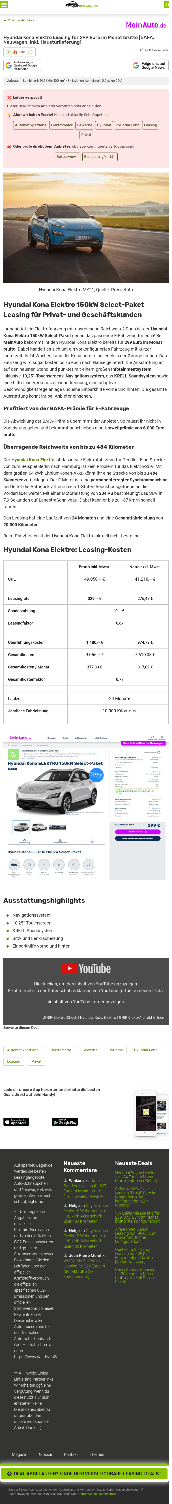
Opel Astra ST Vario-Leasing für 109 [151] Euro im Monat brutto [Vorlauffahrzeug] (134, 1255)
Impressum (89, 1493)
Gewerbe (84, 125)
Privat (86, 135)
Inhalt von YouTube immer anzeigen (88, 1001)
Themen (97, 1454)
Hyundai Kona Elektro (32, 459)
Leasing (150, 125)
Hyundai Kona (127, 125)
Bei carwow (67, 156)
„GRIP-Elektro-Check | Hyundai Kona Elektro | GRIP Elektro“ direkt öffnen (103, 1017)
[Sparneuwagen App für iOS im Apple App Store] (26, 1122)
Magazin (19, 1454)
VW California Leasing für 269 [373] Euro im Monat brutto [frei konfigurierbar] (137, 1217)
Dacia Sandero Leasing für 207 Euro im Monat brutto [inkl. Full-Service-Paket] (136, 1275)
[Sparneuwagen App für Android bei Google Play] (75, 1122)
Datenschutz (107, 1493)
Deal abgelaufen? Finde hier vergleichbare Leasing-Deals (86, 1473)
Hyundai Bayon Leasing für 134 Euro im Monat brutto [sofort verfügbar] (136, 1176)
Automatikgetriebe (30, 125)
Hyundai (104, 125)
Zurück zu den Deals (20, 20)
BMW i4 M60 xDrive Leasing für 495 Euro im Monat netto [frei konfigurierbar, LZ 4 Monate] (136, 1197)
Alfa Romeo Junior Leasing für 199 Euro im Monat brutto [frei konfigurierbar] (136, 1235)
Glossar (45, 1454)
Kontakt (71, 1454)
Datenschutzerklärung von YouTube (105, 990)
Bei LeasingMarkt (100, 156)
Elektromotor (62, 125)
